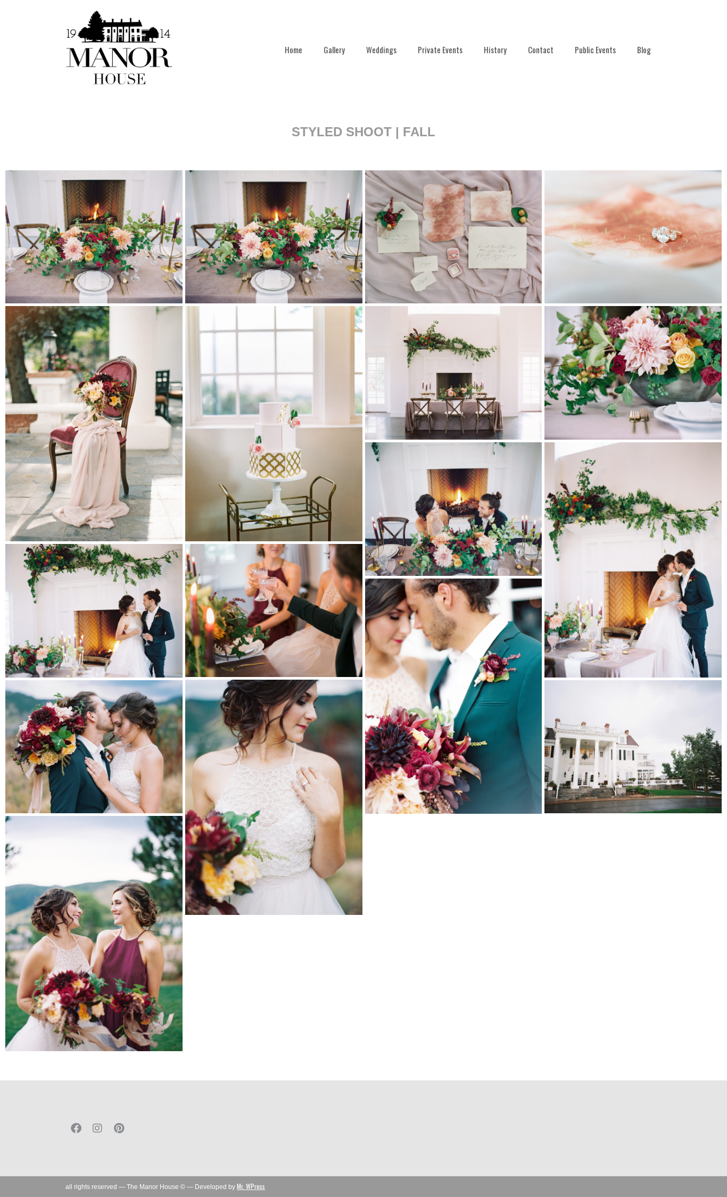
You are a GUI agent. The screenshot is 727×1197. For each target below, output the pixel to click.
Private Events (440, 49)
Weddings (381, 49)
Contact (540, 49)
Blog (644, 49)
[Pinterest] (118, 1128)
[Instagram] (97, 1128)
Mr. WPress (251, 1186)
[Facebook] (76, 1128)
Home (293, 49)
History (495, 49)
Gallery (334, 49)
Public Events (595, 49)
